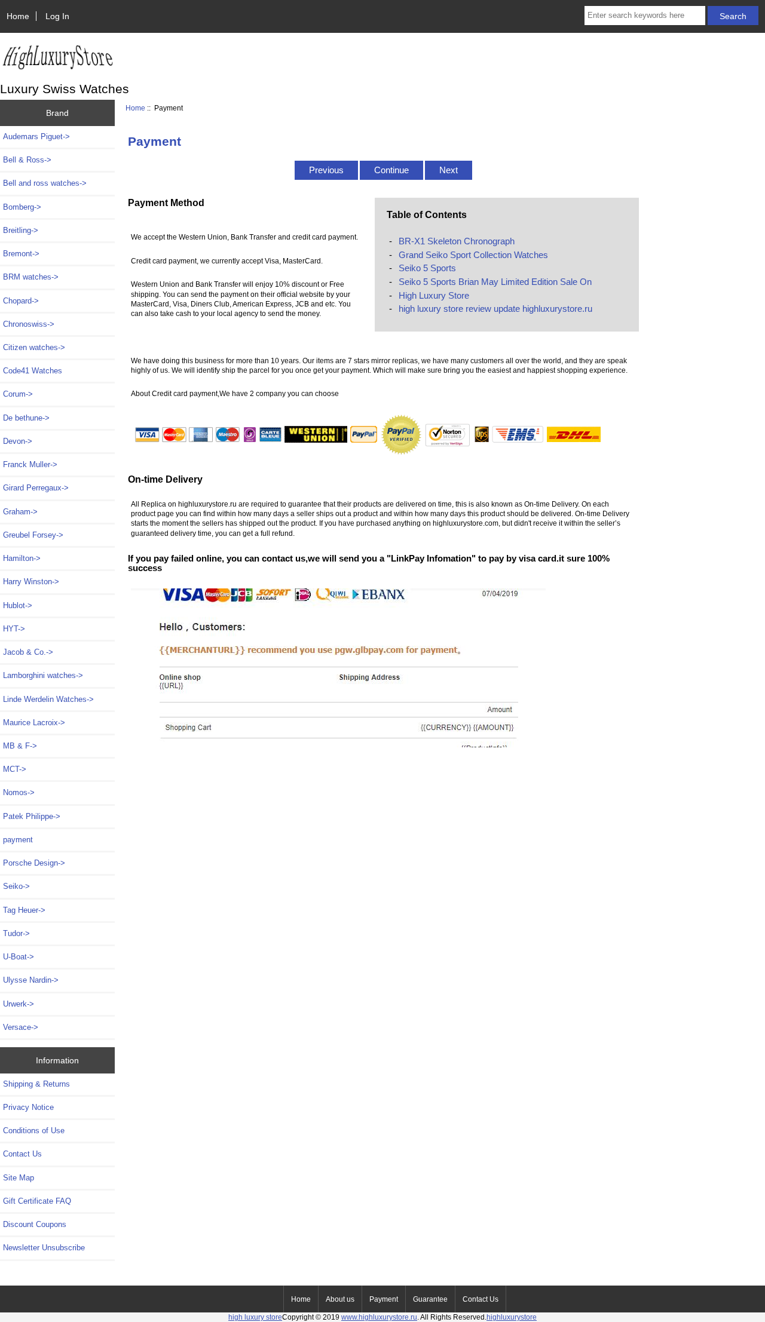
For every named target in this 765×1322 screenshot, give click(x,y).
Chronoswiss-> (28, 324)
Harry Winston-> (31, 581)
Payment (383, 1299)
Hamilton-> (22, 558)
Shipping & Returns (36, 1083)
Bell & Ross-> (27, 159)
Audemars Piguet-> (36, 136)
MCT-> (14, 769)
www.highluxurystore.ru (379, 1317)
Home (18, 16)
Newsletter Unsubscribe (44, 1247)
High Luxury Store (434, 295)
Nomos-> (19, 792)
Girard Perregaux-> (36, 487)
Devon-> (17, 441)
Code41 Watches (32, 370)
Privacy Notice (28, 1107)
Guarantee (430, 1299)
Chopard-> (21, 300)
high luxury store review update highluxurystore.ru (495, 308)
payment (18, 839)
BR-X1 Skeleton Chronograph (457, 241)
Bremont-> (21, 253)
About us (340, 1299)
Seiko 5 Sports (427, 268)
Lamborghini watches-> (43, 675)
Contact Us (22, 1153)
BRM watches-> (31, 276)
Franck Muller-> (30, 464)
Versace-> (20, 1027)
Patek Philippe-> (31, 816)
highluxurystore (511, 1317)
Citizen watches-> (34, 347)
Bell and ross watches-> (45, 183)
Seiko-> (16, 886)
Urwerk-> (18, 1003)
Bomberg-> (22, 207)
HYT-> (14, 628)
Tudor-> (16, 933)
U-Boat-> (18, 956)
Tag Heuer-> (24, 910)
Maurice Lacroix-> (34, 722)
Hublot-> (17, 605)
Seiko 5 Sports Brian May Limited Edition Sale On (495, 282)
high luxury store (255, 1317)
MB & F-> (20, 745)
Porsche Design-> (34, 862)
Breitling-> (20, 230)
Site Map (18, 1177)
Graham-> (20, 511)
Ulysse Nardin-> (31, 980)
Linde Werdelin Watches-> (48, 699)
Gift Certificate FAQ (37, 1201)
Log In (57, 16)
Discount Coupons (34, 1224)
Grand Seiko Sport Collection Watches (473, 255)
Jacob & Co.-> (28, 652)
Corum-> (18, 393)
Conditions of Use (34, 1130)
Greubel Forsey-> (33, 534)
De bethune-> (26, 417)
